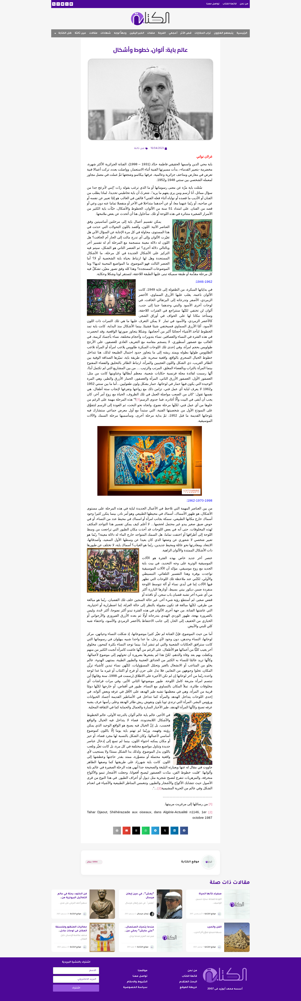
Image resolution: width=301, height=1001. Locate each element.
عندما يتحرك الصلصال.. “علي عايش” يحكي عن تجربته (139, 931)
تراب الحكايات (203, 33)
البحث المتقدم (188, 982)
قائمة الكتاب (230, 4)
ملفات (151, 33)
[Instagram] (58, 4)
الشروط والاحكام (137, 982)
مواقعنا (142, 970)
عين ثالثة (80, 33)
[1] (138, 400)
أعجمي (173, 33)
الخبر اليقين (137, 33)
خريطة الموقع (188, 987)
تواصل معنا (212, 4)
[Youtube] (62, 4)
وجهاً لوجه (120, 33)
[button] (184, 830)
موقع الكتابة (190, 861)
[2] (159, 789)
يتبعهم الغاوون (223, 33)
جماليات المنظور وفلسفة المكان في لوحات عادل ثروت (71, 931)
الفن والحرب (214, 927)
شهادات (106, 33)
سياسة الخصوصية (135, 987)
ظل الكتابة (65, 33)
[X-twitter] (67, 4)
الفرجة (162, 33)
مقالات (93, 33)
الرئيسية (242, 33)
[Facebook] (71, 4)
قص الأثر (185, 33)
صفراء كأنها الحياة (210, 894)
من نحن (244, 4)
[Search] (54, 4)
